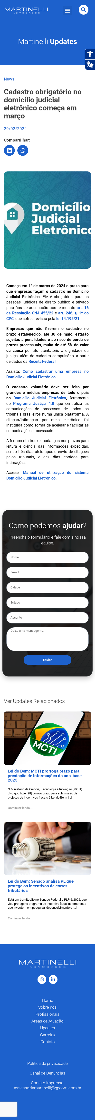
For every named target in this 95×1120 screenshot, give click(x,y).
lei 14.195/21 (67, 318)
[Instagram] (42, 979)
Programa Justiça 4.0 (33, 403)
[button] (67, 10)
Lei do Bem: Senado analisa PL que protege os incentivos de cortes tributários (41, 886)
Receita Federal (42, 361)
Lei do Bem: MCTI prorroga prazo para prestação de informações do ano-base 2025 (45, 775)
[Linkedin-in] (53, 979)
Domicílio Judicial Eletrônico (39, 398)
